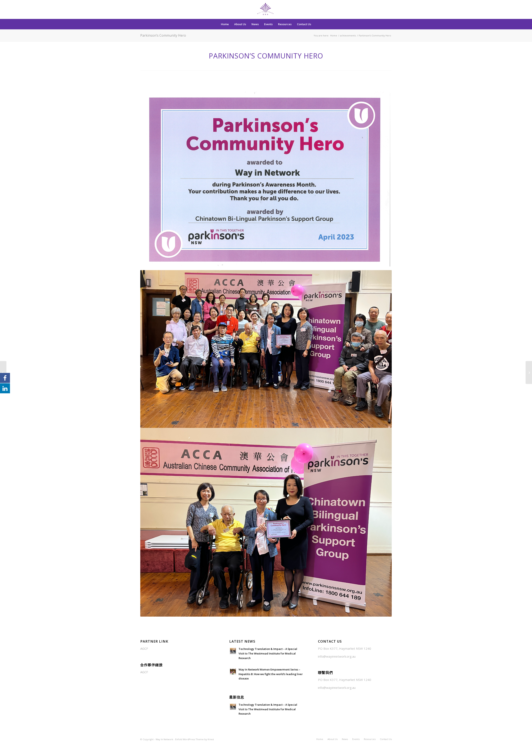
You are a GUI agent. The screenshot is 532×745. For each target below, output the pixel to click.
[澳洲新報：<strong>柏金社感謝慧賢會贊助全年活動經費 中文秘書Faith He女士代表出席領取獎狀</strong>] (529, 372)
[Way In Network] (266, 9)
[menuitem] (225, 24)
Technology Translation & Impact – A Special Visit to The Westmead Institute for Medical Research (268, 653)
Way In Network (164, 739)
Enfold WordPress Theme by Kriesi (194, 739)
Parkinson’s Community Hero (163, 35)
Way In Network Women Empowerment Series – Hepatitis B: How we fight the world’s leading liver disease (271, 674)
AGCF (144, 648)
